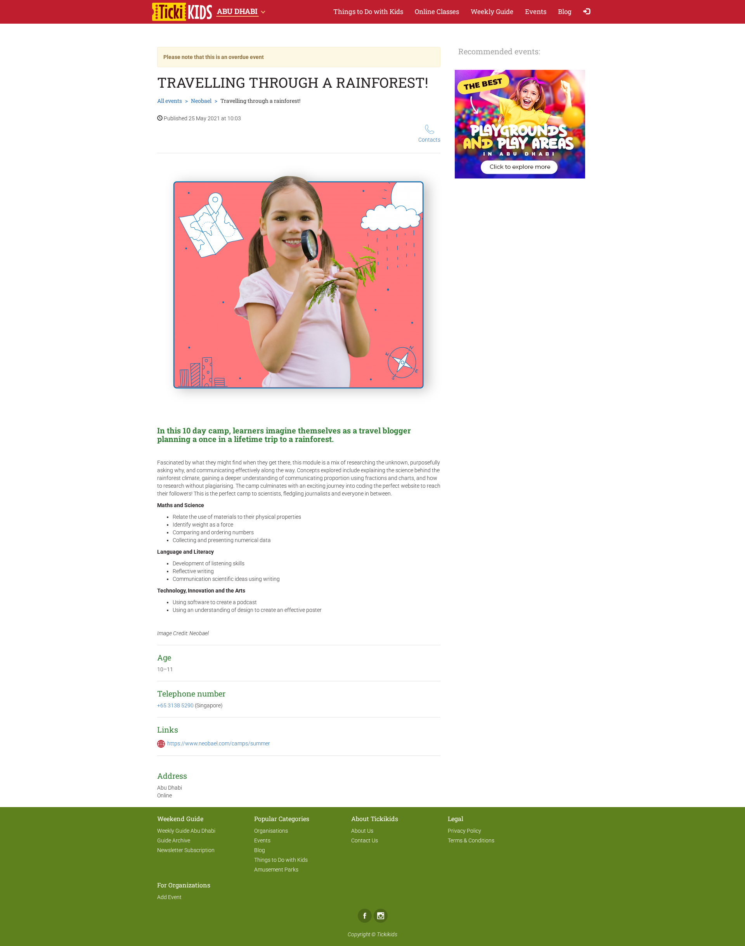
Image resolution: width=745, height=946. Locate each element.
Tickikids (387, 934)
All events (169, 100)
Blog (565, 11)
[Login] (588, 12)
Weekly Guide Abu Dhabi (186, 831)
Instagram (381, 916)
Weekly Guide (492, 11)
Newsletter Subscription (186, 850)
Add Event (169, 897)
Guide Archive (173, 840)
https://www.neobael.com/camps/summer (218, 743)
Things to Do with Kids (368, 11)
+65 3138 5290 (176, 705)
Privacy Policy (464, 831)
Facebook (365, 916)
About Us (362, 831)
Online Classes (437, 11)
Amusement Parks (276, 869)
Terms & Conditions (471, 840)
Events (535, 11)
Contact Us (364, 840)
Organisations (271, 831)
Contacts (429, 140)
